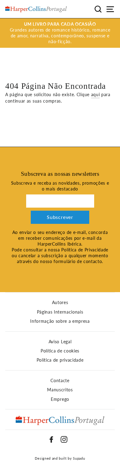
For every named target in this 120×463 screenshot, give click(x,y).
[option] (60, 33)
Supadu (79, 458)
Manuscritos (60, 389)
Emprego (60, 399)
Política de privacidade (60, 360)
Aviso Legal (60, 341)
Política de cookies (60, 350)
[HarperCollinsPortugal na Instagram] (64, 439)
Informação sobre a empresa (60, 321)
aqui (95, 94)
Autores (60, 302)
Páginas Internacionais (60, 312)
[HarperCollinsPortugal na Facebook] (51, 439)
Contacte (59, 380)
